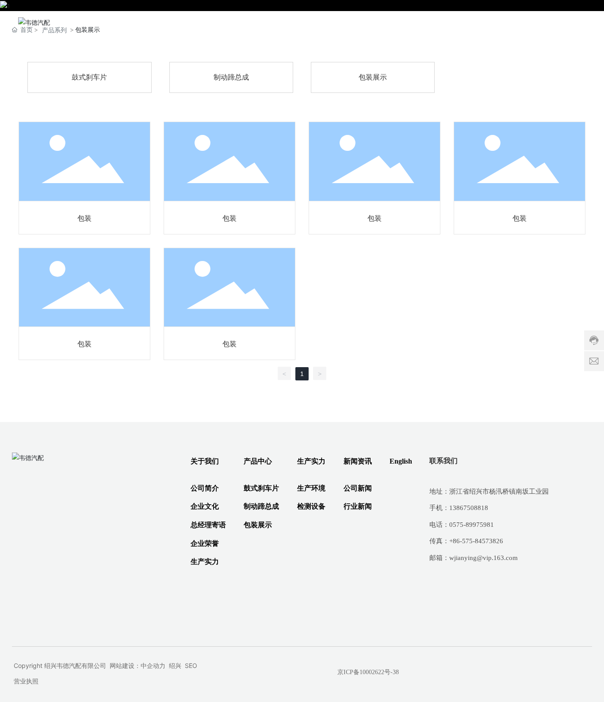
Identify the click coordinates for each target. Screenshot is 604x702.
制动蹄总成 (231, 77)
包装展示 (373, 77)
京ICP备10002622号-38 (368, 672)
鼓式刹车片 (89, 77)
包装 (84, 218)
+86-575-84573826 (476, 541)
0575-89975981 (471, 524)
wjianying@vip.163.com (483, 557)
